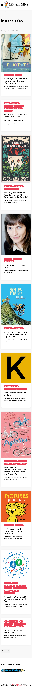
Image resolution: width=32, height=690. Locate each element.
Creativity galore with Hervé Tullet (13, 631)
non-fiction (8, 110)
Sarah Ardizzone (9, 593)
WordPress (16, 686)
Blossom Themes (21, 685)
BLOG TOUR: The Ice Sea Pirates (14, 266)
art (21, 621)
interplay (18, 75)
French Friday (22, 461)
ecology (15, 583)
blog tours (15, 103)
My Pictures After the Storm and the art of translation (13, 531)
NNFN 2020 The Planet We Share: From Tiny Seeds (15, 115)
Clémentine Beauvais (10, 461)
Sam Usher (15, 590)
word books (19, 525)
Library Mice (15, 684)
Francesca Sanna (9, 585)
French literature (10, 388)
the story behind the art (11, 188)
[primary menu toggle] (2, 5)
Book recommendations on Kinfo (15, 393)
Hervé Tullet (8, 626)
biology (7, 103)
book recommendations (11, 386)
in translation (9, 75)
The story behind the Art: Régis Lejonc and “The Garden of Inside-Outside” (16, 194)
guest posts (8, 186)
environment (8, 105)
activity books (13, 621)
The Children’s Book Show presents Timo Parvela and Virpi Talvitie (16, 334)
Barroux (7, 583)
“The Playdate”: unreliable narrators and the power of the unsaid (15, 81)
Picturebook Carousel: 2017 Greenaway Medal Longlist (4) (16, 599)
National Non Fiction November (13, 108)
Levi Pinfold (8, 588)
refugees (7, 590)
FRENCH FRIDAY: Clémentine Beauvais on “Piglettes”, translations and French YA (15, 470)
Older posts (5, 651)
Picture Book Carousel (20, 588)
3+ (5, 621)
